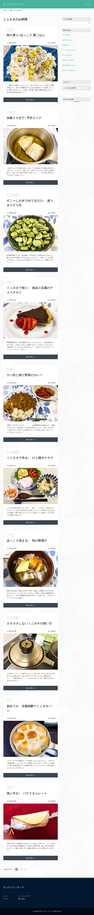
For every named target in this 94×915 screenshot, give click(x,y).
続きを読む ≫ (30, 99)
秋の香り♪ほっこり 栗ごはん (26, 35)
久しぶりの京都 (66, 55)
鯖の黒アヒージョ (67, 40)
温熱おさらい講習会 (68, 60)
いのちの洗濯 (66, 34)
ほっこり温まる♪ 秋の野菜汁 (27, 540)
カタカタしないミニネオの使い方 (29, 623)
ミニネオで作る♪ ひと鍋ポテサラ (30, 457)
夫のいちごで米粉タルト (69, 70)
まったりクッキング (13, 4)
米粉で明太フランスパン (69, 65)
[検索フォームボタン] (89, 23)
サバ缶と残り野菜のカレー (25, 375)
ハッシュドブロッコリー (69, 50)
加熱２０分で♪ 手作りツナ (24, 118)
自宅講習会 (66, 45)
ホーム (87, 4)
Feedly (23, 899)
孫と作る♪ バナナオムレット (27, 793)
